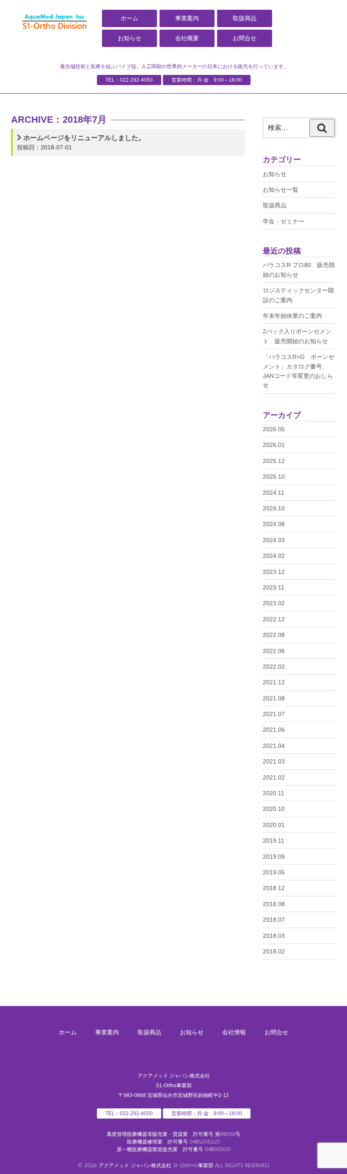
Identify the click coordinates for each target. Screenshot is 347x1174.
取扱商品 (244, 18)
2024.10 (274, 508)
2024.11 (273, 492)
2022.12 (274, 619)
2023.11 (273, 587)
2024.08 (274, 524)
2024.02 (274, 555)
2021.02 (274, 777)
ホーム (129, 18)
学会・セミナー (283, 221)
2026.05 (274, 429)
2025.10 (274, 476)
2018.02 (274, 951)
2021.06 (274, 729)
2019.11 (273, 840)
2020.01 (274, 824)
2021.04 (274, 745)
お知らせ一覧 (280, 189)
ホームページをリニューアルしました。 (84, 137)
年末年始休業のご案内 (292, 315)
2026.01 (274, 444)
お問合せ (244, 38)
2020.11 (273, 793)
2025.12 (274, 460)
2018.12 (274, 888)
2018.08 (274, 904)
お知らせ (129, 38)
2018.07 (274, 919)
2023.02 (274, 603)
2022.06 (274, 651)
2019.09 (274, 856)
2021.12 (274, 682)
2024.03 (274, 540)
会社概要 (187, 38)
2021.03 (274, 761)
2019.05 (274, 872)
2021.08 (274, 698)
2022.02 (274, 666)
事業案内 (187, 18)
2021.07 (274, 714)
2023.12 (274, 571)
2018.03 (274, 935)
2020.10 (274, 808)
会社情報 (234, 1032)
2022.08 (274, 634)
